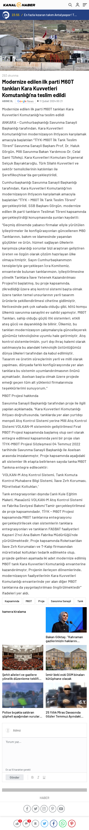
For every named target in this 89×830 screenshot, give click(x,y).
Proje (41, 601)
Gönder (14, 777)
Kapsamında (12, 601)
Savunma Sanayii (61, 601)
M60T (29, 601)
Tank (80, 601)
